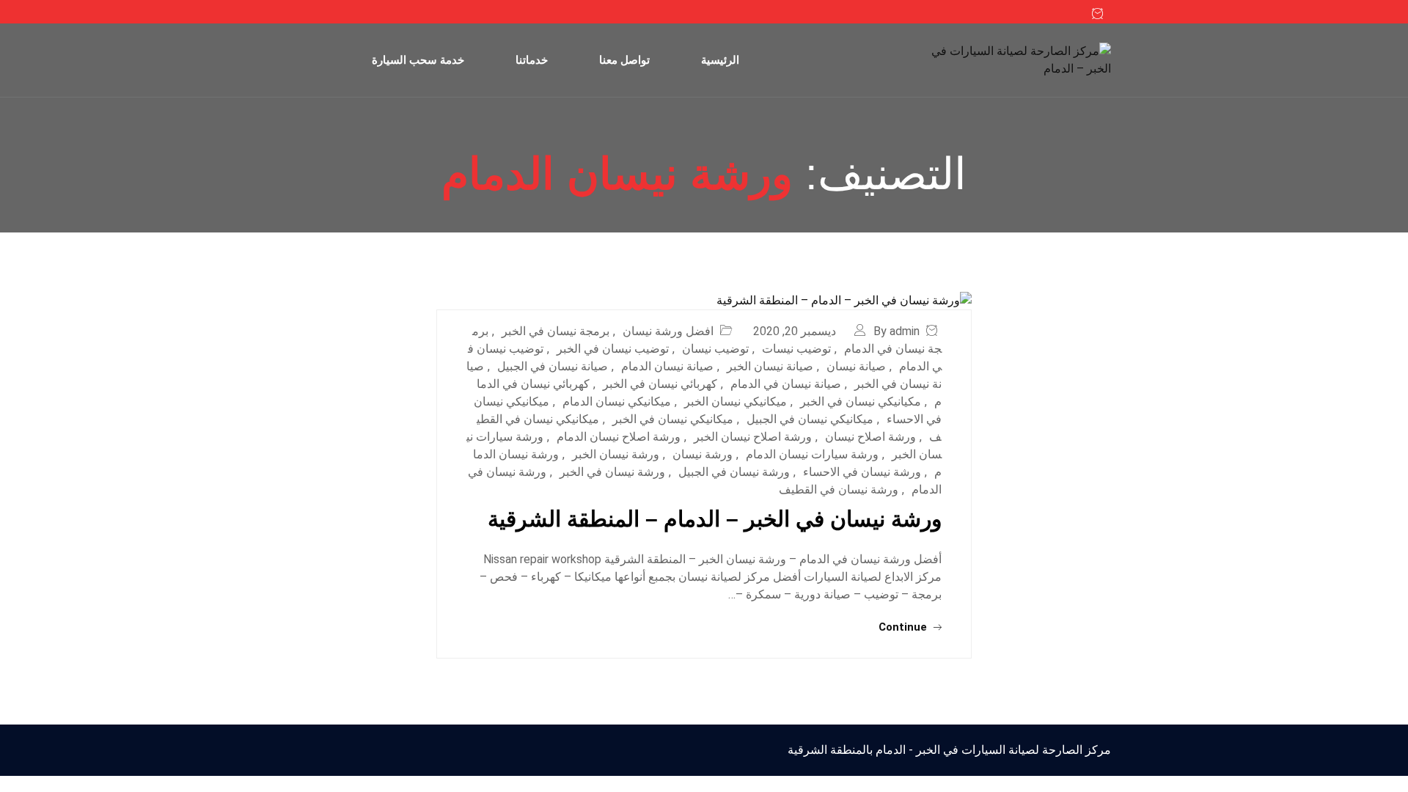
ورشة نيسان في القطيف (838, 489)
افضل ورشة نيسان (668, 331)
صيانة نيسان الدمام (667, 366)
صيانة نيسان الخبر (770, 366)
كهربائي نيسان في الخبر (660, 384)
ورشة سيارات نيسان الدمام (812, 454)
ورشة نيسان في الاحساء (862, 472)
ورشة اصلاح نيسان (870, 437)
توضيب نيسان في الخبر (613, 349)
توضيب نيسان (715, 349)
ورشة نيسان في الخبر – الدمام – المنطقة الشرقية (715, 519)
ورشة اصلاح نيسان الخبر (753, 437)
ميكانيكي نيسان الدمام (616, 401)
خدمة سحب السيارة (418, 60)
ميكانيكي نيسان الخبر (735, 401)
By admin (896, 331)
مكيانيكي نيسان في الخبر (860, 401)
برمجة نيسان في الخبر (555, 331)
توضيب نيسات (796, 349)
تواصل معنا (624, 60)
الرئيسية (720, 60)
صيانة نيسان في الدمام (785, 384)
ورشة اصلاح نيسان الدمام (619, 437)
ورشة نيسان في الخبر (612, 472)
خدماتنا (532, 60)
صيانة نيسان (856, 366)
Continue (904, 627)
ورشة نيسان (702, 454)
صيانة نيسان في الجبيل (552, 366)
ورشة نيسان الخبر (615, 454)
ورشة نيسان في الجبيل (734, 472)
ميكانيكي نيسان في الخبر (672, 419)
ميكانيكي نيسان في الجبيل (810, 419)
